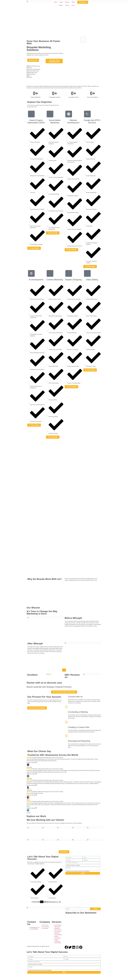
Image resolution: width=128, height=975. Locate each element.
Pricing (67, 5)
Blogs (73, 2)
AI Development (36, 279)
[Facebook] (66, 947)
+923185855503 (38, 902)
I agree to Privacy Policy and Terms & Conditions (77, 871)
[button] (83, 40)
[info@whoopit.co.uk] (41, 901)
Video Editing (92, 279)
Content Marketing (54, 279)
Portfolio (61, 5)
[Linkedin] (73, 947)
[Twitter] (70, 947)
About (61, 2)
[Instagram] (77, 947)
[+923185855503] (29, 901)
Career (73, 5)
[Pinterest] (80, 947)
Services (67, 2)
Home (55, 2)
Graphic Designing (73, 279)
